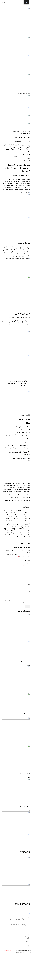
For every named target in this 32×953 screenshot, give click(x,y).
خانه (28, 131)
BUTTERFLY (25, 713)
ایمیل (28, 591)
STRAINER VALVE (22, 904)
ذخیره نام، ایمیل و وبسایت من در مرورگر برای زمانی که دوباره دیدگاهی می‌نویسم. (16, 601)
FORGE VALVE (24, 807)
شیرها (24, 131)
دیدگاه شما (26, 565)
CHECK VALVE (24, 774)
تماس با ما (28, 934)
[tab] (16, 156)
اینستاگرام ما (27, 942)
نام (28, 584)
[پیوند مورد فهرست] (16, 922)
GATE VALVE (24, 852)
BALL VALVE (25, 661)
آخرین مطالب (27, 937)
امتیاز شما (27, 560)
